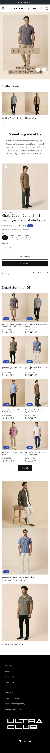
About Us (8, 666)
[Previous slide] (38, 70)
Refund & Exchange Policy (15, 704)
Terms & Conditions (12, 698)
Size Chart (9, 671)
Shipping (12, 229)
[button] (3, 8)
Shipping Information (13, 709)
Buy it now (25, 263)
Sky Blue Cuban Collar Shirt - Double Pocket (11, 411)
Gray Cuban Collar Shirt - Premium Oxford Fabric (36, 368)
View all (25, 468)
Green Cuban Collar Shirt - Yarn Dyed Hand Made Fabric (12, 368)
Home (7, 660)
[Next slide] (44, 70)
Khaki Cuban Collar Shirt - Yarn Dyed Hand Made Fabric (35, 411)
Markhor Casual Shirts (12, 118)
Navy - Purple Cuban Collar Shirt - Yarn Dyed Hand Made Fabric (13, 325)
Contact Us (9, 693)
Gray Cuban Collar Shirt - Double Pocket (36, 325)
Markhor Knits (31, 118)
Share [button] (7, 274)
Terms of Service (11, 682)
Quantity (5, 243)
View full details (39, 273)
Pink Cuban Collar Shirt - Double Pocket (12, 454)
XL (27, 238)
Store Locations (11, 677)
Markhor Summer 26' (11, 644)
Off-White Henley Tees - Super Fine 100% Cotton (35, 454)
